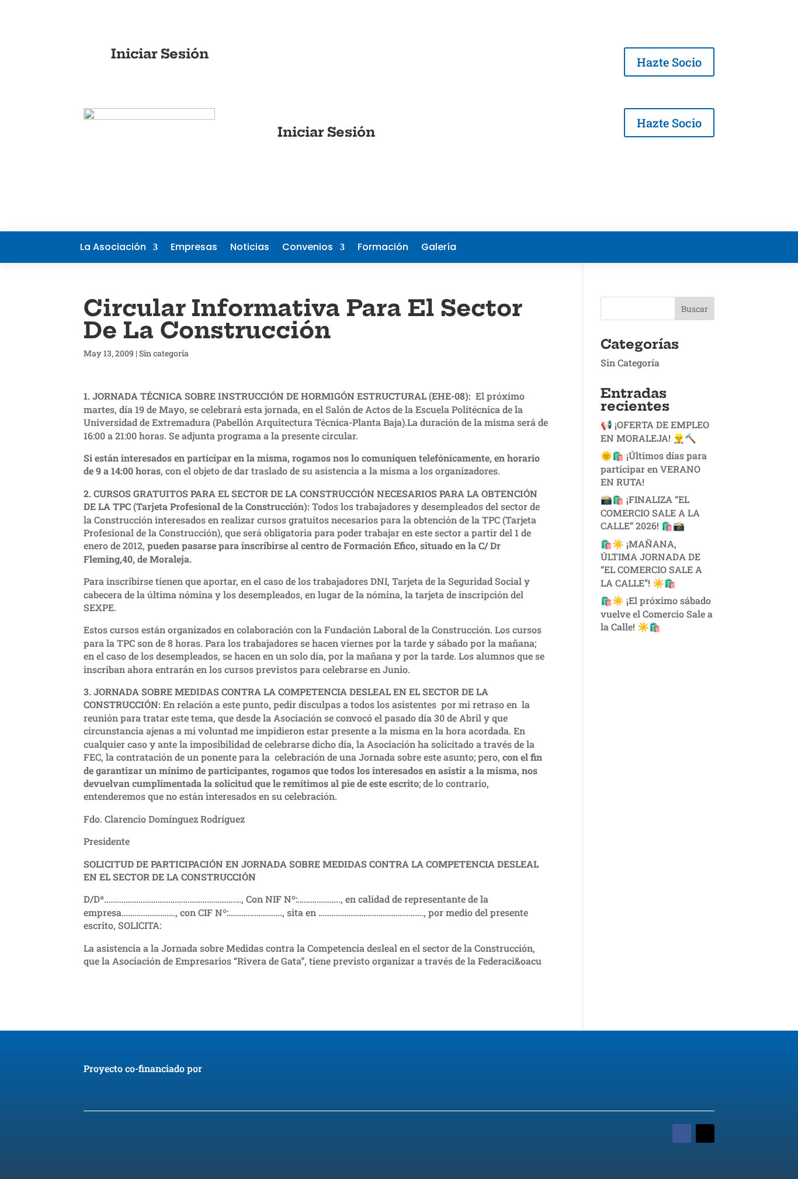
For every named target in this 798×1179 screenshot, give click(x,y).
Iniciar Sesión (160, 54)
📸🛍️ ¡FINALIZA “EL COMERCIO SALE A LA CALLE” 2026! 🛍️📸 (650, 512)
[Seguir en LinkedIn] (685, 247)
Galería (438, 248)
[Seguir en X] (662, 247)
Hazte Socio (669, 62)
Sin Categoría (630, 362)
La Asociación (113, 248)
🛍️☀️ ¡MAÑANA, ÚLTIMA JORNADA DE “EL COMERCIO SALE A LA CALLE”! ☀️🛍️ (651, 563)
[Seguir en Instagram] (708, 247)
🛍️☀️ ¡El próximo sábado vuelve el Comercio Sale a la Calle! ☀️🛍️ (657, 613)
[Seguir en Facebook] (638, 247)
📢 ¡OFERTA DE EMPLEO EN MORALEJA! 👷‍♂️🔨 (655, 430)
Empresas (194, 248)
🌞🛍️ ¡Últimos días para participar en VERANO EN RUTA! (654, 468)
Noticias (249, 248)
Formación (383, 248)
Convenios (307, 248)
